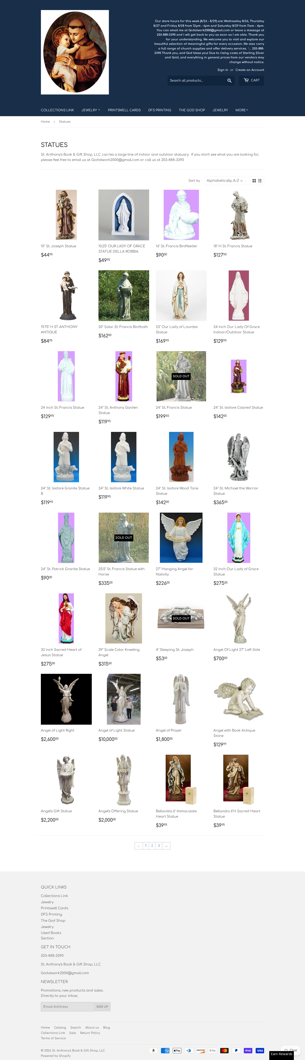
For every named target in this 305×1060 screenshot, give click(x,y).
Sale (72, 1033)
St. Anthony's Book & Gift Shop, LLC (78, 1050)
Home (45, 121)
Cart (255, 80)
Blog (106, 1027)
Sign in (222, 70)
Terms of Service (53, 1038)
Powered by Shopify (56, 1056)
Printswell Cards (124, 110)
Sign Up (102, 1006)
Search (75, 1027)
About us (92, 1027)
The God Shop (192, 110)
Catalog (60, 1027)
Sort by (194, 180)
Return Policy (90, 1033)
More (241, 110)
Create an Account (250, 70)
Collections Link (57, 110)
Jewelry (89, 110)
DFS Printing (159, 110)
